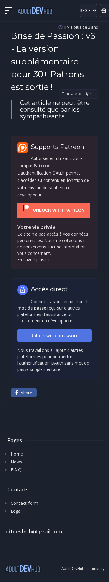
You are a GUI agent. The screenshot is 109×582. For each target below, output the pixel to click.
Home (17, 454)
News (16, 462)
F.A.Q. (16, 470)
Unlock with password (54, 335)
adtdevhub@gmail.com (33, 532)
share (26, 393)
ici (47, 259)
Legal (16, 511)
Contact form (24, 503)
